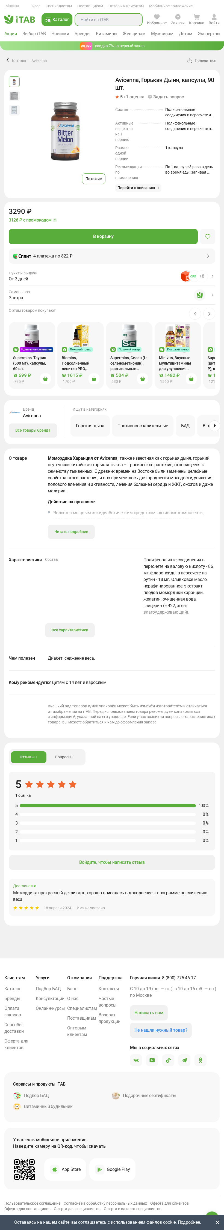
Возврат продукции (109, 1018)
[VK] (136, 1060)
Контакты (109, 988)
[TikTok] (168, 1060)
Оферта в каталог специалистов (132, 1209)
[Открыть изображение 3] (14, 110)
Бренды (82, 33)
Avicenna (39, 61)
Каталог (19, 61)
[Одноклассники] (200, 1060)
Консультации (50, 998)
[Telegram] (184, 1060)
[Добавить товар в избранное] (207, 236)
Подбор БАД (48, 988)
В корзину (103, 236)
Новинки (60, 33)
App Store (71, 1169)
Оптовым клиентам (126, 6)
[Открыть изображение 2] (14, 95)
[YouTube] (152, 1060)
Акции (10, 33)
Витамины (106, 33)
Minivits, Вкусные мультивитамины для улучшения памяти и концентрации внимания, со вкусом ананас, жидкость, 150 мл (175, 363)
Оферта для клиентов (16, 1044)
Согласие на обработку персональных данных (105, 1203)
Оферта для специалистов (77, 1209)
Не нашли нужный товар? (160, 1030)
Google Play (118, 1169)
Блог (36, 6)
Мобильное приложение (171, 6)
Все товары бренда (33, 430)
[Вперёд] (214, 425)
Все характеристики (70, 630)
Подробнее (189, 1222)
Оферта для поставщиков (27, 1209)
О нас (72, 998)
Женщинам (134, 33)
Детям (185, 33)
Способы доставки (14, 1028)
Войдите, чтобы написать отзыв (112, 862)
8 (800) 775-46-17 (179, 977)
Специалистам (59, 6)
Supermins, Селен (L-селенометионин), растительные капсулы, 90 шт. (129, 363)
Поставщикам (90, 6)
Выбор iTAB (34, 33)
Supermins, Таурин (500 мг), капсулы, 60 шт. (29, 363)
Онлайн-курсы (50, 1008)
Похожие (94, 179)
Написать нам (148, 1012)
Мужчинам (162, 33)
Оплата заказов (12, 1011)
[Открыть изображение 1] (14, 81)
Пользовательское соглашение (32, 1203)
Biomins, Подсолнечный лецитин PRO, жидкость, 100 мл (78, 363)
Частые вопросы (107, 1002)
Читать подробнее (71, 531)
